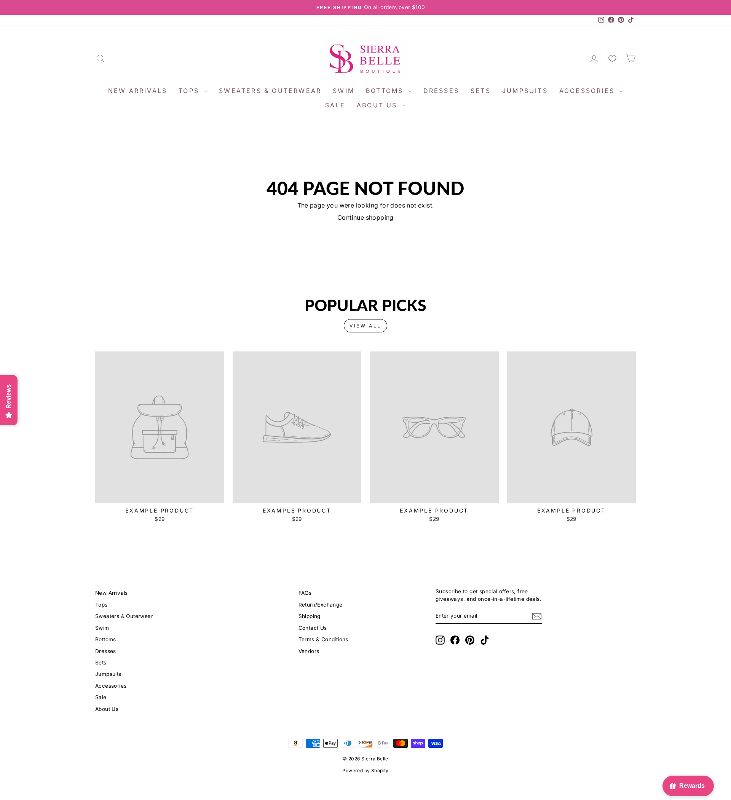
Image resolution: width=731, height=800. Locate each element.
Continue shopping (365, 217)
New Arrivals (137, 90)
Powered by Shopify (365, 770)
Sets (481, 90)
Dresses (441, 90)
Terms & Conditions (323, 639)
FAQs (305, 593)
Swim (343, 90)
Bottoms (386, 90)
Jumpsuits (525, 90)
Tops (190, 90)
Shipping (309, 616)
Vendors (308, 651)
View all (365, 326)
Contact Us (312, 628)
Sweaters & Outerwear (270, 90)
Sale (335, 105)
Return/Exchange (320, 605)
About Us (378, 105)
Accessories (588, 90)
